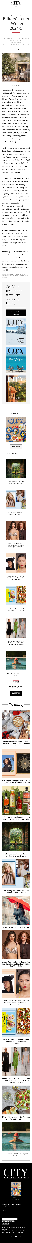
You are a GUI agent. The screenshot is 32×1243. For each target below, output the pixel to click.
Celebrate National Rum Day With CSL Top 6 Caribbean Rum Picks (16, 818)
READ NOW (16, 447)
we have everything (17, 139)
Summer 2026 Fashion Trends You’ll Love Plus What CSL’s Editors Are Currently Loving (16, 643)
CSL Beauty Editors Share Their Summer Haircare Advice (16, 513)
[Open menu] (16, 6)
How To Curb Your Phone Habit (16, 927)
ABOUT (3, 1227)
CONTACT (8, 1227)
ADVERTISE (4, 1229)
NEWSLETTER (15, 1227)
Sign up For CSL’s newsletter (16, 313)
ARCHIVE (22, 1227)
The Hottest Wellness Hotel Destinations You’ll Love (16, 482)
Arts (12, 15)
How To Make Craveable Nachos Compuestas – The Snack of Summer (16, 610)
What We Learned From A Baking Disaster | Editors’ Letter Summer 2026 (16, 744)
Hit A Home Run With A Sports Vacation (16, 674)
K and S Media (20, 1232)
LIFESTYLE (18, 15)
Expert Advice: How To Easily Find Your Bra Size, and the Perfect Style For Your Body (16, 545)
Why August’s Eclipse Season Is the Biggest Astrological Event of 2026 (16, 781)
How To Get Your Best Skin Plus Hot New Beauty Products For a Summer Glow (16, 578)
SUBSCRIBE (16, 693)
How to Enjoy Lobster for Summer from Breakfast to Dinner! (16, 1118)
